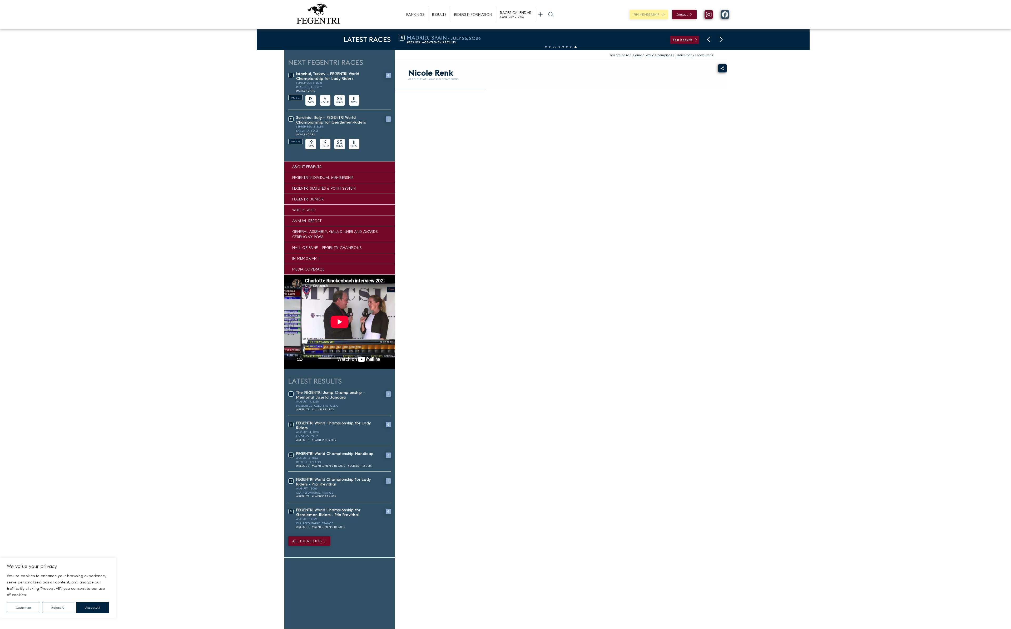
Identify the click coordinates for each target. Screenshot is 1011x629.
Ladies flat (684, 55)
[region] (58, 588)
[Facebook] (725, 14)
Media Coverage (308, 269)
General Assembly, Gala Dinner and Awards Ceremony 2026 (335, 234)
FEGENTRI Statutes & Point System (324, 188)
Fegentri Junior (308, 199)
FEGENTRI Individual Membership (322, 177)
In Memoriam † (306, 258)
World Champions (659, 55)
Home (637, 55)
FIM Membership (646, 14)
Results (439, 14)
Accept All (92, 608)
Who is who (304, 210)
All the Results (306, 541)
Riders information (473, 14)
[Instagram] (709, 14)
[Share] (722, 68)
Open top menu (540, 14)
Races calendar (515, 14)
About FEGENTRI (307, 166)
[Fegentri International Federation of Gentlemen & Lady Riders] (318, 14)
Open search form (551, 14)
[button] (708, 39)
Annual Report (307, 220)
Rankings (415, 14)
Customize (23, 608)
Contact (682, 14)
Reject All (58, 608)
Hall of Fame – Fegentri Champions (326, 247)
